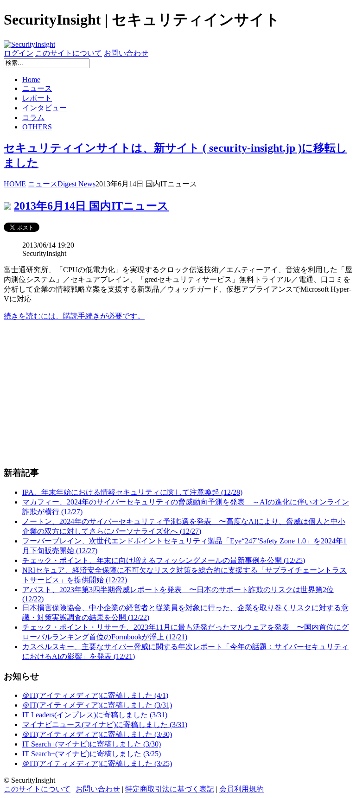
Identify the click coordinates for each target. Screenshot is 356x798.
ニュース (37, 88)
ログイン (18, 53)
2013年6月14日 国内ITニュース (91, 206)
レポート (37, 98)
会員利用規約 (241, 789)
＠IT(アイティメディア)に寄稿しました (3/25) (97, 763)
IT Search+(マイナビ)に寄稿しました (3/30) (91, 744)
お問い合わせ (126, 53)
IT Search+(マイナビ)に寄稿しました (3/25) (91, 754)
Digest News (76, 184)
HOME (15, 184)
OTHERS (37, 127)
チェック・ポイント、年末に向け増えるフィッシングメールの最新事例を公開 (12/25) (163, 560)
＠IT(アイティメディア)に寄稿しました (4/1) (95, 695)
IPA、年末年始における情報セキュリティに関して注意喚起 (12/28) (132, 492)
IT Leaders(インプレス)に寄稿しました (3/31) (94, 715)
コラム (33, 117)
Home (31, 79)
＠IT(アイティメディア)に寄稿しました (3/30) (97, 734)
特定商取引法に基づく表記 (169, 789)
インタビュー (44, 108)
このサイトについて (68, 53)
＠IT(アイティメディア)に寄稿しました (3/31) (97, 705)
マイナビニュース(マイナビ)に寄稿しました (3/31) (104, 724)
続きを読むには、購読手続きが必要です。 (74, 316)
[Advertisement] (178, 394)
